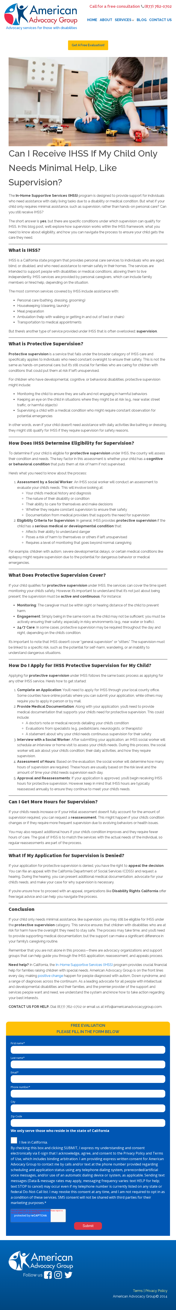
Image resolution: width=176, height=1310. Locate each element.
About (106, 20)
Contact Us (160, 20)
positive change (50, 976)
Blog (142, 20)
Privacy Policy (156, 1291)
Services (123, 20)
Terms (138, 1291)
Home (92, 20)
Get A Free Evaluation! (88, 45)
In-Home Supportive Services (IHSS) (84, 965)
